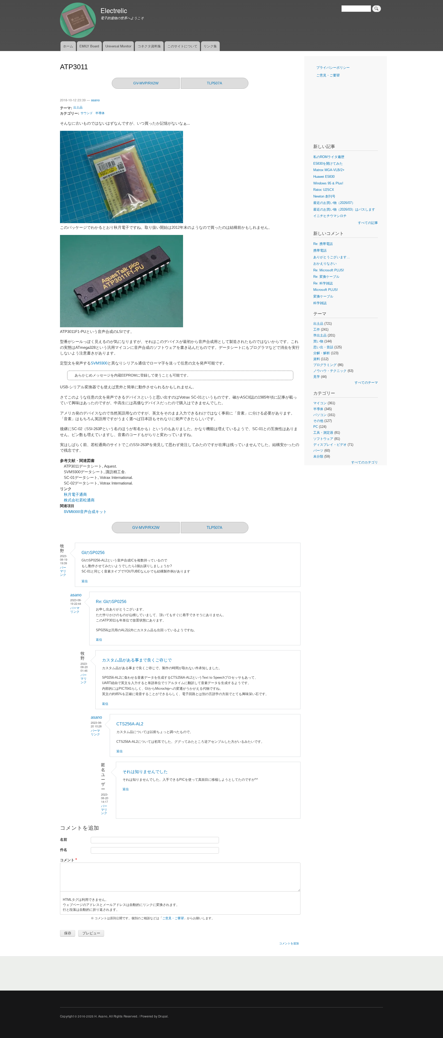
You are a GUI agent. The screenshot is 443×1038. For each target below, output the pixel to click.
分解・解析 (321, 353)
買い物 (318, 341)
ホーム (68, 46)
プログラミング (325, 365)
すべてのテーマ (366, 382)
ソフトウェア (323, 439)
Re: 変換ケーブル (326, 277)
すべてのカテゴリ (364, 462)
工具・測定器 (323, 432)
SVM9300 (99, 363)
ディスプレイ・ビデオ (330, 445)
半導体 (100, 113)
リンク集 (210, 46)
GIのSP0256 (93, 552)
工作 (316, 329)
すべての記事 (368, 223)
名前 (63, 839)
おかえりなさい (325, 263)
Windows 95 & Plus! (328, 183)
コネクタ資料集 (149, 46)
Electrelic (113, 10)
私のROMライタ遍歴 (328, 157)
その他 (318, 421)
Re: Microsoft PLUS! (328, 270)
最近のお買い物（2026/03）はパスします (344, 209)
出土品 (78, 107)
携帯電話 (320, 250)
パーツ (318, 450)
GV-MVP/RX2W (145, 83)
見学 (316, 377)
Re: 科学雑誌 (323, 283)
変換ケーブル (323, 296)
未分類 (318, 456)
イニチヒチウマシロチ (330, 216)
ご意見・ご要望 (173, 918)
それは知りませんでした (145, 771)
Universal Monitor (118, 46)
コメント (67, 859)
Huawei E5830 (324, 177)
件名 (63, 849)
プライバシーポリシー (333, 68)
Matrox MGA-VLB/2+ (329, 170)
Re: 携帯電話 (323, 244)
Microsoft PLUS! (325, 290)
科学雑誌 (320, 303)
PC (315, 427)
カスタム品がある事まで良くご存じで (137, 660)
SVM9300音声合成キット (85, 511)
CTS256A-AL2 (129, 724)
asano (95, 100)
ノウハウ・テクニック (330, 371)
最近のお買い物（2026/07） (334, 203)
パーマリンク (63, 571)
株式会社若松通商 (79, 500)
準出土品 (320, 335)
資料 (316, 359)
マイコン (320, 403)
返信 (85, 581)
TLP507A (214, 83)
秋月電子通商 (75, 494)
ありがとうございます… (331, 257)
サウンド (86, 113)
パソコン (320, 415)
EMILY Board (89, 46)
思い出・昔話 (323, 347)
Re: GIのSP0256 (111, 601)
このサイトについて (182, 46)
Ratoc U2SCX (323, 190)
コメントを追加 (289, 943)
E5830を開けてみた (328, 163)
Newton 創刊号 (324, 196)
